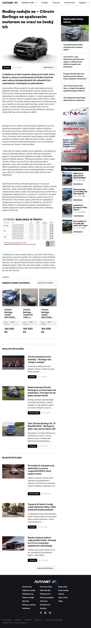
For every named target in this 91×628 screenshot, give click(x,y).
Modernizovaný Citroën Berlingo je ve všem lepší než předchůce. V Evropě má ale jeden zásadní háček (42, 391)
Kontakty (28, 620)
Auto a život (63, 598)
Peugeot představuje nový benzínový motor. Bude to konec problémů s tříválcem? (74, 76)
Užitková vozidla (28, 590)
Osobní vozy (27, 587)
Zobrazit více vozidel (45, 283)
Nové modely (34, 413)
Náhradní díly (45, 590)
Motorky (25, 601)
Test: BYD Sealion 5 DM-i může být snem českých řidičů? (76, 38)
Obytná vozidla (28, 598)
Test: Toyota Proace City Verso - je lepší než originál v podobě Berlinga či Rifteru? (74, 88)
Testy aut (56, 3)
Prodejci (44, 3)
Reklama (18, 620)
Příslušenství (45, 594)
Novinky (7, 68)
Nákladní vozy (27, 594)
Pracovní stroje (46, 587)
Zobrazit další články (45, 568)
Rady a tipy (62, 587)
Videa (60, 601)
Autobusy (26, 608)
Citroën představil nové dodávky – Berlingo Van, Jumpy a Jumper (40, 359)
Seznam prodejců (47, 598)
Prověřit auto (69, 3)
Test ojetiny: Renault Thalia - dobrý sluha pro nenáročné (74, 99)
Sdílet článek (48, 67)
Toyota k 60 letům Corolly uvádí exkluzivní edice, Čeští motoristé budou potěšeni (42, 507)
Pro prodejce (7, 620)
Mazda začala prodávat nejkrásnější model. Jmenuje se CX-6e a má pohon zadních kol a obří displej (42, 541)
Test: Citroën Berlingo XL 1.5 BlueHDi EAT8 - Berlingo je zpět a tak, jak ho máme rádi (42, 426)
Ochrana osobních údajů (54, 620)
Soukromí (38, 620)
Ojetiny (61, 594)
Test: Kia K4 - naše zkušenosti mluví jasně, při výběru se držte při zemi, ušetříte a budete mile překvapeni (73, 62)
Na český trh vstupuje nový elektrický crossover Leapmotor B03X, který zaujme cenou (41, 469)
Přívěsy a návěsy (29, 605)
